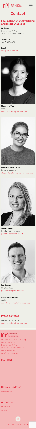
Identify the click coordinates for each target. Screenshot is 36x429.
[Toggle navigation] (30, 5)
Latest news (6, 391)
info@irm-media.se (9, 50)
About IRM (5, 406)
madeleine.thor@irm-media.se (14, 111)
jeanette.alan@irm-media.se (13, 234)
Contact (4, 410)
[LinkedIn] (18, 419)
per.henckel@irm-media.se (12, 290)
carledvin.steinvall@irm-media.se (15, 303)
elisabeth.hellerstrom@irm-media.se (17, 173)
